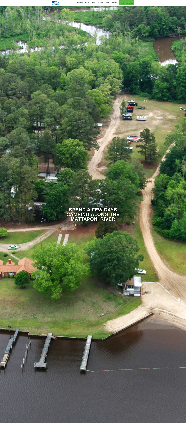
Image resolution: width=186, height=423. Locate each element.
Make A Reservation (127, 3)
